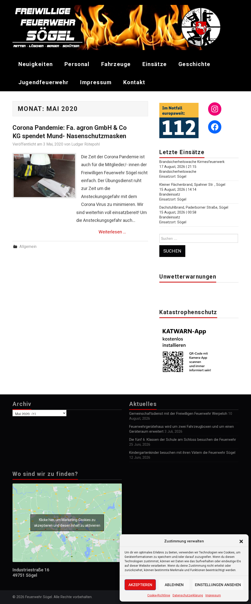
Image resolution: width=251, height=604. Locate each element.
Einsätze (154, 64)
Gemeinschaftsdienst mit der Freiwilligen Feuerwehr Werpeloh (178, 414)
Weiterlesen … (112, 231)
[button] (241, 541)
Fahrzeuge (116, 64)
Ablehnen (174, 585)
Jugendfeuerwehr (43, 82)
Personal (77, 64)
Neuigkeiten (35, 64)
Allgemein (28, 246)
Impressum (213, 595)
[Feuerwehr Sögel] (125, 27)
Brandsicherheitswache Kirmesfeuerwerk (192, 162)
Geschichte (194, 64)
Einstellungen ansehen (218, 585)
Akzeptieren (140, 585)
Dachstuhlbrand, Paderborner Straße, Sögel (193, 207)
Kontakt (134, 82)
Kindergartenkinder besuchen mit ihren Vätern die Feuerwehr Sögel (182, 453)
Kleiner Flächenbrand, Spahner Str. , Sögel (192, 185)
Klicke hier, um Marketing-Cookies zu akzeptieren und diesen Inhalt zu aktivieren (67, 522)
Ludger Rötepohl (85, 144)
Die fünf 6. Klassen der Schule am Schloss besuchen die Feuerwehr (182, 440)
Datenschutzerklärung (188, 595)
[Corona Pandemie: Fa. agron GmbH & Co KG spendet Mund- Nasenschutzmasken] (44, 175)
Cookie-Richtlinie (158, 595)
